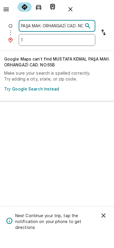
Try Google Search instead (31, 89)
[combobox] (52, 26)
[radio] (25, 7)
